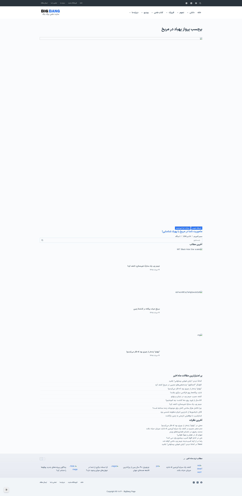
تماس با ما (54, 3)
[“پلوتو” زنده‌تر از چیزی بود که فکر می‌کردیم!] (182, 354)
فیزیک (171, 12)
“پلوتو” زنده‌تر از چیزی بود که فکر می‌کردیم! (143, 351)
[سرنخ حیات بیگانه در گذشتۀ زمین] (182, 311)
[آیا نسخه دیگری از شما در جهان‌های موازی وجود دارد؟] (114, 469)
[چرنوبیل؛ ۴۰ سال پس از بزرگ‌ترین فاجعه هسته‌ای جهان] (156, 469)
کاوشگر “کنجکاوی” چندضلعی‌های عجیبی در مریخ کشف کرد (178, 384)
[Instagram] (186, 3)
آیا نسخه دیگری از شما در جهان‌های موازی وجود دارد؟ (97, 469)
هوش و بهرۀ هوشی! (185, 434)
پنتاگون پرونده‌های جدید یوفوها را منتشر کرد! (53, 469)
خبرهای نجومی (196, 228)
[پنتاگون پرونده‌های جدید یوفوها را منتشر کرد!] (73, 469)
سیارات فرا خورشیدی (183, 228)
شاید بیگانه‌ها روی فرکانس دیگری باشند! (186, 392)
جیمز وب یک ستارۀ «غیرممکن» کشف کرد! (143, 266)
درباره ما (62, 3)
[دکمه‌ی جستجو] (42, 240)
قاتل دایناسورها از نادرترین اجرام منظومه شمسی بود (181, 412)
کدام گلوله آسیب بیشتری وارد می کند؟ (181, 438)
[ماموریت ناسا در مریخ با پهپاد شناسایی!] (121, 131)
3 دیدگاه (177, 236)
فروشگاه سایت (72, 3)
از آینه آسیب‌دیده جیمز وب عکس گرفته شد (179, 441)
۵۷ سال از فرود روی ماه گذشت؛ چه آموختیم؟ (184, 400)
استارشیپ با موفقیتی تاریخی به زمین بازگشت (183, 415)
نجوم (182, 12)
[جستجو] (200, 3)
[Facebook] (196, 3)
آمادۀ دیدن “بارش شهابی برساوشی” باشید (185, 381)
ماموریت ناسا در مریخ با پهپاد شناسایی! (182, 231)
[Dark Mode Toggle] (6, 489)
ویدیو (146, 12)
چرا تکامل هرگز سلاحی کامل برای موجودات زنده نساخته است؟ (177, 408)
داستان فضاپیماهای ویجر (179, 431)
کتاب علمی (158, 12)
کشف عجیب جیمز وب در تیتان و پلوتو (186, 396)
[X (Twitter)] (191, 3)
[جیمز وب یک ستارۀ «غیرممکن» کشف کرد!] (182, 268)
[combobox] (123, 240)
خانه (81, 3)
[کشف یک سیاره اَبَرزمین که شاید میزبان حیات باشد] (197, 469)
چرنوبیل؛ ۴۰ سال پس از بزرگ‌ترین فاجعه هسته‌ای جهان (136, 469)
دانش (192, 12)
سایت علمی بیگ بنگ (50, 14)
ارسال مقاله (44, 3)
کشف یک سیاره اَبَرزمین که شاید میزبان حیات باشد (166, 428)
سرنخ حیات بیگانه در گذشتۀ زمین (146, 309)
